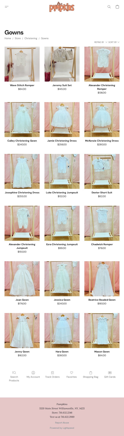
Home (8, 38)
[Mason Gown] (101, 330)
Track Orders (52, 376)
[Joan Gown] (22, 278)
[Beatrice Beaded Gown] (101, 278)
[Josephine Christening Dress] (22, 171)
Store (18, 38)
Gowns (45, 38)
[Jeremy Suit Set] (62, 64)
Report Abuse (62, 422)
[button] (62, 7)
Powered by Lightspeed (62, 428)
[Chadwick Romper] (101, 223)
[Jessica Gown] (62, 278)
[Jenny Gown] (22, 330)
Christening (30, 38)
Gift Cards (110, 376)
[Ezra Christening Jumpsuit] (62, 223)
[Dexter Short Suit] (101, 171)
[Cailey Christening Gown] (22, 119)
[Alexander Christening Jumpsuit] (22, 223)
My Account (33, 376)
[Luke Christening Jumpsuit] (62, 171)
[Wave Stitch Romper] (22, 64)
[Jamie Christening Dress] (62, 119)
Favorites (72, 376)
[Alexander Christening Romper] (101, 64)
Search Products (14, 378)
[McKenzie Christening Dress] (101, 119)
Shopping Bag (90, 376)
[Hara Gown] (62, 330)
